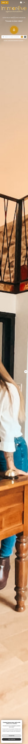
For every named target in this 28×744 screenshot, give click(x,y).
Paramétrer (11, 735)
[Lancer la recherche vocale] (14, 29)
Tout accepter (11, 739)
